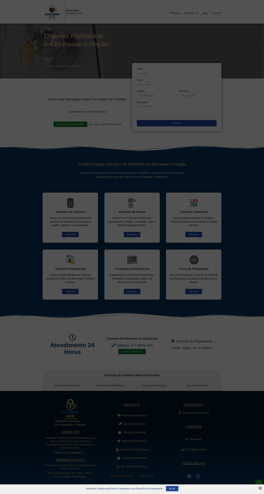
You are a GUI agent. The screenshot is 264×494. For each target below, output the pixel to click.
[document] (132, 247)
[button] (260, 488)
